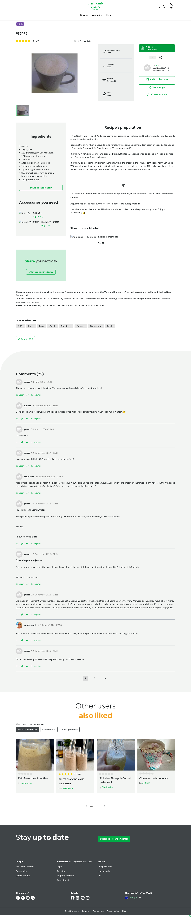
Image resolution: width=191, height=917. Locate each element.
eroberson (26, 783)
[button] (162, 5)
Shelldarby (107, 787)
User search (104, 871)
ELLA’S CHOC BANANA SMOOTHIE (71, 781)
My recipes (74, 861)
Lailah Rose (67, 788)
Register (61, 871)
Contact (85, 911)
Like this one (22, 435)
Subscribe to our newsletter (114, 838)
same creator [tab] (49, 729)
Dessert (80, 326)
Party (31, 326)
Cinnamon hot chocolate (153, 778)
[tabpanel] (95, 774)
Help (124, 911)
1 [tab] (91, 806)
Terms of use (98, 911)
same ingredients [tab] (69, 729)
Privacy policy (113, 911)
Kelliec (27, 405)
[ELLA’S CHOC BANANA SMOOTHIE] (75, 755)
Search (101, 861)
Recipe (19, 861)
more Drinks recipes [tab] (28, 729)
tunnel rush (96, 388)
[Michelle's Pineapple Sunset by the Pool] (116, 755)
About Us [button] (97, 15)
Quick (52, 326)
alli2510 (146, 783)
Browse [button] (84, 15)
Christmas (66, 326)
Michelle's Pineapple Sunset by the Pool (115, 780)
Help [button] (108, 15)
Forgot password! (65, 875)
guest (158, 65)
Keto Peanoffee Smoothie (33, 778)
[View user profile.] (147, 67)
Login (59, 866)
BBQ (20, 326)
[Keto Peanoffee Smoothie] (35, 755)
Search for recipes (25, 866)
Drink (109, 326)
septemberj (30, 625)
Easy (41, 326)
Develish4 (21, 411)
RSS (100, 875)
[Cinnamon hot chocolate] (156, 755)
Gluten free (96, 326)
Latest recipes (23, 875)
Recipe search (105, 866)
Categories (21, 871)
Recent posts (63, 880)
